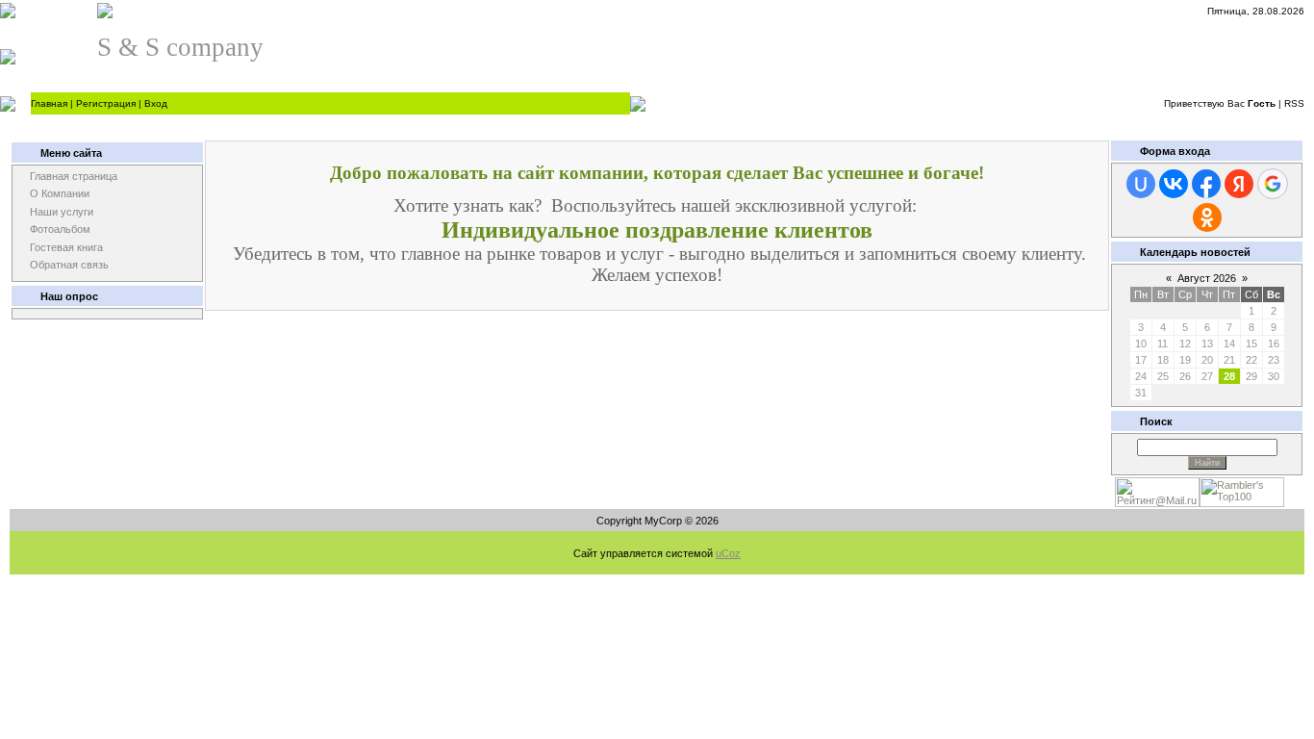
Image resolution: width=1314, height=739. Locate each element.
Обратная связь (69, 264)
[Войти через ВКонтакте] (1173, 183)
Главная (49, 103)
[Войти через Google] (1272, 183)
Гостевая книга (66, 247)
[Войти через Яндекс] (1239, 183)
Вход (155, 103)
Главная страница (73, 176)
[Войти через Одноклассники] (1207, 217)
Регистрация (106, 103)
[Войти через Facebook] (1206, 183)
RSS (1294, 103)
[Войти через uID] (1140, 183)
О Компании (59, 193)
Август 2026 (1206, 278)
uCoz (728, 553)
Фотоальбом (60, 229)
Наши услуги (61, 211)
